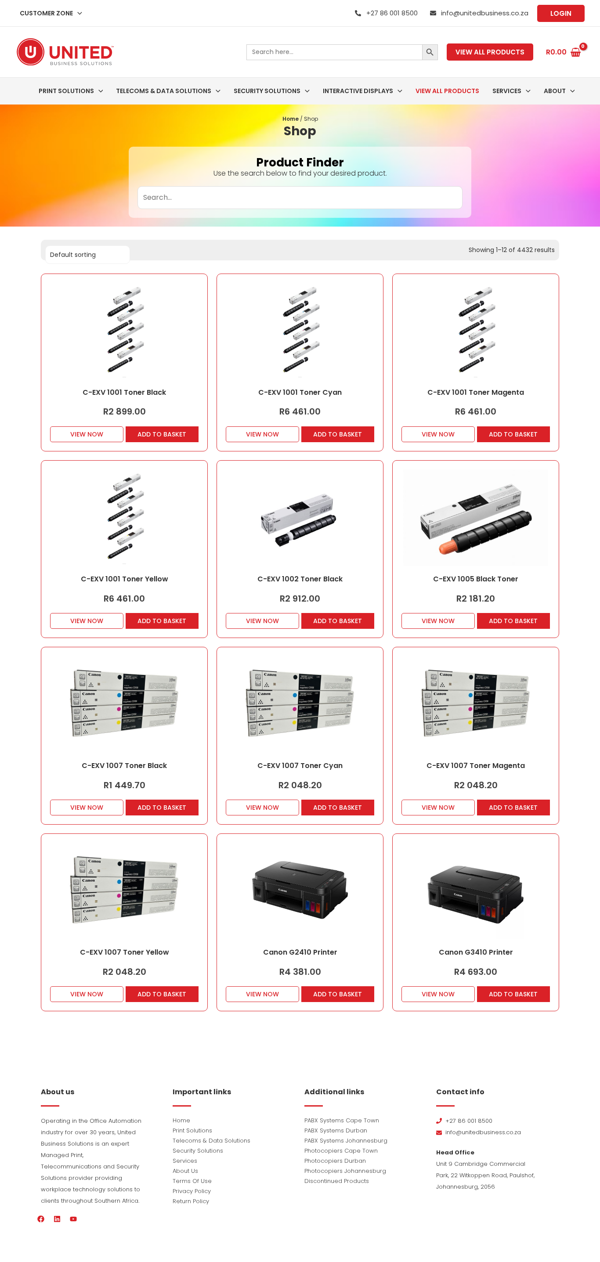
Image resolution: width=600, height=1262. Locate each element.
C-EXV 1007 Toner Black (124, 766)
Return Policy (191, 1201)
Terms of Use (192, 1181)
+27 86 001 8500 (392, 13)
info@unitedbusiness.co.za (484, 13)
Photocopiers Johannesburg (345, 1171)
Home (290, 119)
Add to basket (161, 434)
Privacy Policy (192, 1191)
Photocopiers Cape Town (341, 1151)
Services (185, 1161)
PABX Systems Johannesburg (345, 1140)
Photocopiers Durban (335, 1161)
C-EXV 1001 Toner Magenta (475, 392)
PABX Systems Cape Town (341, 1120)
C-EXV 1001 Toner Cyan (300, 392)
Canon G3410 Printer (476, 952)
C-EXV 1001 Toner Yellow (124, 579)
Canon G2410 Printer (300, 952)
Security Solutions (198, 1151)
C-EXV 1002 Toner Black (300, 579)
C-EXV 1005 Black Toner (475, 579)
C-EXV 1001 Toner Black (124, 392)
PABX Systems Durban (335, 1130)
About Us (185, 1171)
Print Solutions (192, 1130)
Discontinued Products (336, 1181)
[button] (77, 13)
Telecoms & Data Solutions (211, 1140)
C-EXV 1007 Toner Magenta (476, 766)
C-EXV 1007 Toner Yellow (124, 952)
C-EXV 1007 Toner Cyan (300, 766)
